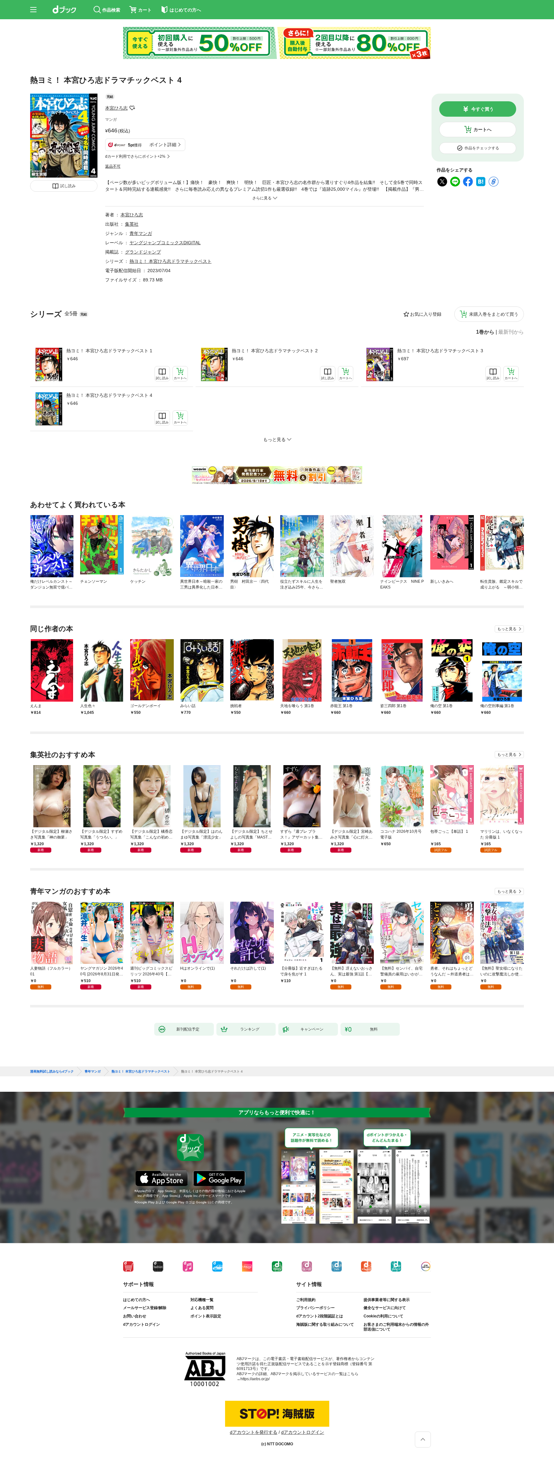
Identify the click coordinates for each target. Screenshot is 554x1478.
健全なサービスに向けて (385, 1308)
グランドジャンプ (143, 252)
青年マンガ (141, 233)
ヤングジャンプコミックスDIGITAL (165, 242)
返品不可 (113, 166)
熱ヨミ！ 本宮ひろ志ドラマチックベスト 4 (109, 395)
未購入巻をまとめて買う (493, 314)
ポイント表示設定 (205, 1316)
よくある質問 (202, 1308)
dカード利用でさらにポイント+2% (135, 156)
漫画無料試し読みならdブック (52, 1071)
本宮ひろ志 (116, 108)
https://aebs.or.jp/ (255, 1379)
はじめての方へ (136, 1300)
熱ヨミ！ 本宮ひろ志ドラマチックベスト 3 (440, 350)
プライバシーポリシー (315, 1308)
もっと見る (506, 629)
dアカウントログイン (141, 1324)
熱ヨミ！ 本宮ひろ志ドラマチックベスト (171, 261)
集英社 (131, 224)
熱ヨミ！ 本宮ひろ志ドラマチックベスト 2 (275, 350)
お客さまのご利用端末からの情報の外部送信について (396, 1327)
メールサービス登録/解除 (144, 1308)
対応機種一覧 (202, 1300)
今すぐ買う (482, 109)
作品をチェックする (482, 148)
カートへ (482, 129)
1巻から (485, 332)
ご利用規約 (305, 1300)
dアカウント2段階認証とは (319, 1316)
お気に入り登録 (425, 314)
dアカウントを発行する (253, 1432)
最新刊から (511, 332)
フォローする (132, 108)
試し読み (68, 186)
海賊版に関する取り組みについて (325, 1324)
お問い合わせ (134, 1316)
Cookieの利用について (383, 1316)
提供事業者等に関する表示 (387, 1300)
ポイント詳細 (162, 144)
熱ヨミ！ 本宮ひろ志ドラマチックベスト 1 (109, 350)
